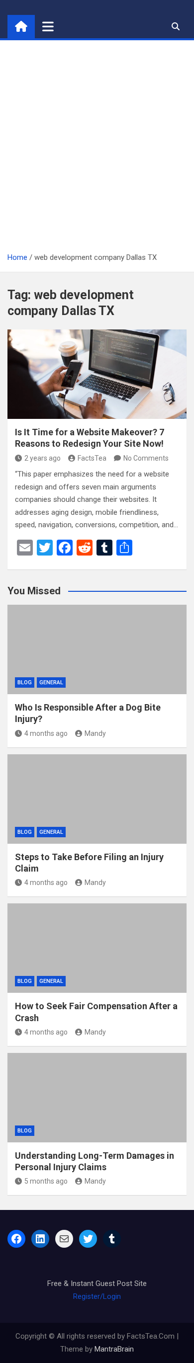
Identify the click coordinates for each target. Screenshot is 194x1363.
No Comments (146, 458)
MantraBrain (114, 1349)
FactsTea (92, 458)
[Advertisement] (97, 149)
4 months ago (46, 733)
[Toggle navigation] (48, 26)
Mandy (95, 733)
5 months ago (46, 1181)
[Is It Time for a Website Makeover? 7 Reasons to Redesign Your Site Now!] (97, 374)
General (51, 682)
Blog (24, 682)
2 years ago (42, 458)
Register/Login (97, 1296)
